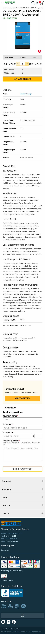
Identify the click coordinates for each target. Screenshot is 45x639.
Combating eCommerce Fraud (11, 571)
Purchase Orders (7, 581)
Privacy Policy (15, 629)
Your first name (10, 416)
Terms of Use (5, 629)
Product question (11, 441)
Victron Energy (26, 94)
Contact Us (5, 550)
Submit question (23, 469)
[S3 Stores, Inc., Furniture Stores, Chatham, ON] (12, 593)
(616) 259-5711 (10, 536)
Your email (8, 424)
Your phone (8, 432)
